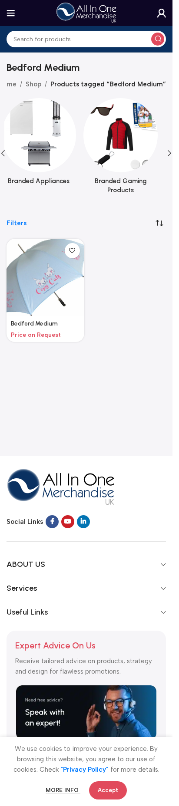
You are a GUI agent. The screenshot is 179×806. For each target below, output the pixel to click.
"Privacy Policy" (84, 769)
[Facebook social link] (52, 521)
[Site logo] (86, 12)
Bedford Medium (34, 323)
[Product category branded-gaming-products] (127, 148)
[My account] (161, 13)
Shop (33, 84)
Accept (108, 790)
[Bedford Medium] (45, 277)
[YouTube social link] (67, 521)
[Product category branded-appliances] (45, 144)
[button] (169, 153)
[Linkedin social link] (83, 521)
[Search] (157, 39)
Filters (17, 223)
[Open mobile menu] (11, 13)
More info (63, 790)
